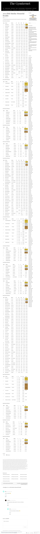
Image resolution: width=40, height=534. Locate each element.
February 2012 (30, 259)
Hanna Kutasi (6, 186)
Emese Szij (6, 322)
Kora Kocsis (24, 464)
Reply (5, 496)
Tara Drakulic (6, 205)
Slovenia (6, 469)
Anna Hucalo (7, 460)
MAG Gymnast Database (29, 8)
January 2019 (30, 167)
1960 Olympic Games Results (23, 476)
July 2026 (30, 58)
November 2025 (31, 68)
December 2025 (31, 67)
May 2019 (30, 162)
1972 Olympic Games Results (23, 478)
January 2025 (30, 80)
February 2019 (30, 166)
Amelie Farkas (25, 459)
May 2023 (30, 104)
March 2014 (30, 237)
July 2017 (30, 189)
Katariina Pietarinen (7, 464)
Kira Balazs (6, 35)
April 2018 (30, 178)
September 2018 (31, 172)
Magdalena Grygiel (7, 169)
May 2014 (30, 235)
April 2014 (30, 236)
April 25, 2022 (6, 17)
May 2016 (30, 206)
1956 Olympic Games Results (14, 476)
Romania (11, 468)
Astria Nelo (6, 300)
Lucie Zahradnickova (7, 466)
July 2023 (30, 102)
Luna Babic (10, 466)
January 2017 (30, 196)
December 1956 (31, 301)
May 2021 (30, 133)
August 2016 (30, 202)
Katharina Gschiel (11, 464)
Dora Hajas (26, 461)
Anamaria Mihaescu (7, 311)
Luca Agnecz (6, 172)
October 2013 (30, 242)
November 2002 (31, 272)
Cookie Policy (15, 532)
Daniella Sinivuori (18, 461)
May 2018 (30, 177)
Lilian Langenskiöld (7, 46)
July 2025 (30, 73)
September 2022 (31, 114)
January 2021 (30, 138)
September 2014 (31, 230)
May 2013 (30, 248)
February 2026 (30, 64)
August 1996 (30, 278)
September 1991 (31, 288)
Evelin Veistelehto (7, 191)
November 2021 (31, 126)
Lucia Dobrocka (7, 163)
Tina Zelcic (7, 133)
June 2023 (30, 103)
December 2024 (31, 81)
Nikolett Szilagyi (7, 89)
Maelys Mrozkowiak (18, 466)
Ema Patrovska (23, 462)
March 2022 (30, 121)
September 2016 (31, 201)
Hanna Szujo (6, 29)
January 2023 (30, 109)
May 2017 (30, 191)
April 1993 (30, 284)
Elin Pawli (14, 462)
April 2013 (30, 249)
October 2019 (30, 156)
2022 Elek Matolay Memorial (9, 459)
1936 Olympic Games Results (14, 474)
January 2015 (30, 225)
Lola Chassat (6, 302)
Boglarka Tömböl (7, 92)
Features (17, 8)
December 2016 (31, 197)
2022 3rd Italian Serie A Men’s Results (8, 483)
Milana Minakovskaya (8, 43)
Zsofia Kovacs (7, 24)
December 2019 (31, 154)
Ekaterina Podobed (7, 303)
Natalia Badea (6, 467)
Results (5, 468)
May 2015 (30, 220)
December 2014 (31, 226)
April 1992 (30, 287)
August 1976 (30, 295)
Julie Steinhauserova (7, 364)
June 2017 (30, 190)
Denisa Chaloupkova (22, 461)
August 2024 (30, 86)
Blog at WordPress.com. (6, 530)
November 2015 (31, 213)
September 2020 (31, 143)
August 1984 (30, 293)
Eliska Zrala (17, 462)
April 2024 (30, 91)
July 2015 (30, 218)
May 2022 (30, 119)
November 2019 (31, 155)
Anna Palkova (13, 460)
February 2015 (30, 224)
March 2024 (30, 92)
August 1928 (30, 306)
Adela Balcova (7, 77)
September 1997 (31, 277)
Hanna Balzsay (8, 252)
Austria (22, 460)
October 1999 (30, 276)
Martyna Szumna (7, 63)
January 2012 (30, 260)
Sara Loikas (17, 468)
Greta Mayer (6, 27)
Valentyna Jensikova (19, 469)
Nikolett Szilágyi (18, 467)
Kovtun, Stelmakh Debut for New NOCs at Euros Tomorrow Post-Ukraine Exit (33, 45)
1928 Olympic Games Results (6, 474)
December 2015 (31, 212)
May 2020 (30, 148)
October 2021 (30, 127)
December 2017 (31, 183)
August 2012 (30, 254)
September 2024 (31, 85)
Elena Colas (7, 423)
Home (3, 8)
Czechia (11, 461)
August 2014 (30, 231)
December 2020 (31, 139)
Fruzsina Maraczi (7, 174)
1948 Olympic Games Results (23, 474)
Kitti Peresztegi (21, 464)
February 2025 (30, 79)
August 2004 (30, 270)
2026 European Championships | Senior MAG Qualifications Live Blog (33, 42)
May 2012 (30, 255)
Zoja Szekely (6, 32)
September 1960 (31, 300)
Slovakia (4, 469)
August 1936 (30, 305)
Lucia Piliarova (8, 414)
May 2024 (30, 90)
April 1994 (30, 283)
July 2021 (30, 131)
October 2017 (30, 185)
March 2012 (30, 258)
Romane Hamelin (7, 325)
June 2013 (30, 247)
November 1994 (31, 282)
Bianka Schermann (7, 71)
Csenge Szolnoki (8, 461)
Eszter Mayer (6, 208)
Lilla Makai (6, 30)
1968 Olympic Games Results (14, 478)
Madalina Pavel (13, 466)
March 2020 (30, 150)
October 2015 (30, 214)
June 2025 (30, 74)
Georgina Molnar (6, 463)
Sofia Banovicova (8, 260)
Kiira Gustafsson (15, 464)
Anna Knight (6, 185)
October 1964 (30, 299)
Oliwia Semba (21, 467)
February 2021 (30, 137)
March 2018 (30, 179)
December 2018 (31, 168)
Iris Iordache (6, 336)
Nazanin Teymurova (7, 166)
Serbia (25, 468)
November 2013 (31, 241)
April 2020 (30, 149)
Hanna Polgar (19, 463)
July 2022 (30, 116)
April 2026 (30, 62)
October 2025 (30, 69)
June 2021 (30, 132)
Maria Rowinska (7, 183)
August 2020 (30, 144)
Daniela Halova (7, 69)
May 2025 (30, 75)
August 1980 (30, 294)
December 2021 (31, 125)
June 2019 (30, 161)
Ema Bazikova (20, 462)
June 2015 (30, 219)
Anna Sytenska (17, 460)
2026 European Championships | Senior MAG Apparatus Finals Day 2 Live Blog (33, 36)
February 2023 (30, 108)
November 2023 (31, 97)
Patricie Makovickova (8, 220)
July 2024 (30, 87)
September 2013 (31, 243)
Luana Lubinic (7, 449)
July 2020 (30, 145)
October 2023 (30, 98)
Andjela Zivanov (7, 202)
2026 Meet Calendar (7, 8)
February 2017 (30, 195)
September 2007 (31, 266)
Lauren (3, 17)
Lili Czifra (7, 249)
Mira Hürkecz (6, 372)
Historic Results (34, 8)
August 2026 (30, 57)
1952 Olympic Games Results (6, 476)
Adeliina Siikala (17, 459)
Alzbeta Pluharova (21, 459)
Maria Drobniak (7, 275)
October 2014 (30, 229)
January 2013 (30, 253)
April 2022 (30, 120)
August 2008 (30, 265)
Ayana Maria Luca (25, 460)
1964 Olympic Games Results (6, 478)
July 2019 (30, 160)
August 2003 (30, 271)
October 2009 (30, 264)
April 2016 (30, 207)
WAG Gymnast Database (22, 8)
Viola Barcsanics (23, 469)
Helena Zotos (25, 463)
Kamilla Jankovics (7, 317)
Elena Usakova (11, 462)
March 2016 (30, 208)
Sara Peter (6, 49)
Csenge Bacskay (7, 66)
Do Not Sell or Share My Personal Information (14, 530)
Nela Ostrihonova (7, 316)
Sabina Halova (14, 468)
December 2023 (31, 96)
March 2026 (30, 63)
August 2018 (30, 173)
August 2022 (30, 115)
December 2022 (31, 110)
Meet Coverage (13, 8)
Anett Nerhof (6, 38)
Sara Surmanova (7, 68)
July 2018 (30, 174)
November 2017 (31, 184)
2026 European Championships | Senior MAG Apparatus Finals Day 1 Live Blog (33, 39)
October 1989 (30, 289)
